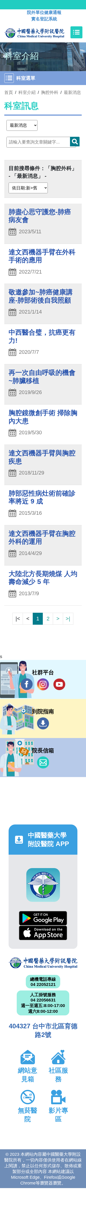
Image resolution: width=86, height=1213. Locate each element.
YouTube (59, 684)
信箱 (43, 762)
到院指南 (43, 723)
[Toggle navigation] (76, 32)
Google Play (43, 918)
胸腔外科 (49, 92)
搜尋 (75, 141)
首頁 (8, 92)
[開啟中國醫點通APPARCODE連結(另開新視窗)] (43, 885)
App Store (43, 933)
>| (68, 619)
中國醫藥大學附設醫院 (43, 962)
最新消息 (72, 92)
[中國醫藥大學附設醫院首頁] (41, 32)
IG (43, 684)
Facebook (27, 684)
